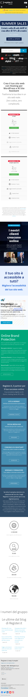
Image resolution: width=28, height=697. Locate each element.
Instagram (13, 692)
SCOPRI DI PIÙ (14, 460)
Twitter (5, 692)
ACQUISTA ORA (14, 127)
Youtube (10, 692)
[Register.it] (6, 3)
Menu (4, 679)
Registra (11, 10)
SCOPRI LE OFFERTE (14, 39)
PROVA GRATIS (14, 437)
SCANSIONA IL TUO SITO (14, 414)
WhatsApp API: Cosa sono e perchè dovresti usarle (7, 630)
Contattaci (5, 688)
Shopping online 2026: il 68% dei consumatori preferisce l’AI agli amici (20, 630)
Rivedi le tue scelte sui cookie (5, 695)
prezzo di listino (23, 208)
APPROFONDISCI (7, 374)
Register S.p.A (11, 667)
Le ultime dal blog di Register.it (14, 621)
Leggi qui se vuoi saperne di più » (8, 663)
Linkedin (7, 692)
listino (11, 72)
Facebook (2, 692)
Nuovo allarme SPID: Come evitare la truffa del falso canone (7, 638)
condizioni (21, 42)
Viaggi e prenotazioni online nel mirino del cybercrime (7, 648)
